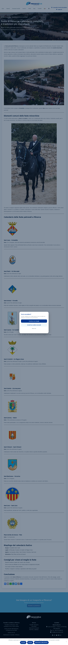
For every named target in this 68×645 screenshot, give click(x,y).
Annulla (30, 642)
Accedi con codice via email (34, 325)
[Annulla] (66, 641)
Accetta (23, 642)
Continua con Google (34, 321)
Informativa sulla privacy (41, 642)
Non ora (34, 328)
